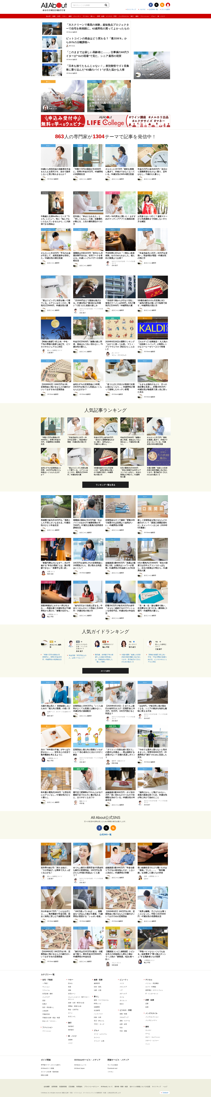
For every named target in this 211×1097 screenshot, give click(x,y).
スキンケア (123, 987)
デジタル (86, 16)
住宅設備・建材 (47, 994)
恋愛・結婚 (100, 16)
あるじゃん (71, 1016)
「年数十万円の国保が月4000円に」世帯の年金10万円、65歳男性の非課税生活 (52, 657)
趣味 (137, 16)
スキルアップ (124, 1017)
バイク (70, 1043)
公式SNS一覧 (153, 9)
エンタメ (148, 1030)
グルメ (153, 16)
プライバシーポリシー (91, 1086)
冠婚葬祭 (97, 1007)
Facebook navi (112, 1068)
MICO (121, 1004)
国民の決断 (44, 1075)
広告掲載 (71, 1086)
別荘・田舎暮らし (48, 1007)
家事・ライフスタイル (101, 1000)
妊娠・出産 (97, 1017)
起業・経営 (123, 1024)
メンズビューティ (151, 1020)
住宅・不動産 (47, 980)
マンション (46, 987)
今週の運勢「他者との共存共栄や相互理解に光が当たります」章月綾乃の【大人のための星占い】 (131, 658)
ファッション (144, 16)
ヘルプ (165, 1086)
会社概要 (47, 1086)
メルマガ (142, 9)
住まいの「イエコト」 (49, 1021)
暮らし (93, 16)
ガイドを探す (165, 9)
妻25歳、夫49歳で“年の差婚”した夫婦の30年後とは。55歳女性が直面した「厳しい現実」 (104, 658)
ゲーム (147, 1034)
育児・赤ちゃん (99, 1021)
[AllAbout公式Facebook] (151, 5)
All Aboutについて (107, 1086)
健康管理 (97, 983)
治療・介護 (97, 990)
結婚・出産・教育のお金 (76, 1003)
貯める (70, 983)
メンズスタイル (123, 16)
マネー (64, 16)
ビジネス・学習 (111, 16)
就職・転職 (123, 1014)
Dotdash (165, 1093)
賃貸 (43, 1000)
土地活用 (45, 1011)
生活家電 (97, 1010)
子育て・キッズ (99, 1024)
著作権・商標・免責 (121, 1086)
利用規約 (79, 1086)
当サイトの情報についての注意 (140, 1086)
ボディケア (123, 994)
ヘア (121, 990)
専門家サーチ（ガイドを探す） (51, 1065)
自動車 (70, 1040)
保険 (69, 990)
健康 (70, 16)
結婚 (146, 1007)
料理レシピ (97, 1003)
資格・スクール (125, 1021)
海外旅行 (71, 1026)
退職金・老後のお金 (74, 1006)
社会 (121, 1027)
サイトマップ (131, 9)
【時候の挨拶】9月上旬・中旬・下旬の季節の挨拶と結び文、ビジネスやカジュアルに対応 (157, 658)
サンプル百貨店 (113, 1065)
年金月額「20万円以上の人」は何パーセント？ (77, 656)
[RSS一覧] (162, 5)
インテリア (46, 997)
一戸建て (45, 983)
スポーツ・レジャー (152, 1040)
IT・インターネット (151, 994)
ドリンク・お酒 (99, 1041)
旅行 (132, 16)
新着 (54, 16)
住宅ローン (71, 994)
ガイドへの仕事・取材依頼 (49, 1072)
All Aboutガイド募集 (47, 1068)
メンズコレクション (152, 1017)
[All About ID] (168, 5)
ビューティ (77, 16)
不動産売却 (46, 1014)
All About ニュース (80, 1065)
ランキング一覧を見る (105, 485)
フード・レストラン (100, 1034)
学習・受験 (123, 1031)
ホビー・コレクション (152, 1037)
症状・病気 (97, 987)
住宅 (58, 16)
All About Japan (79, 1068)
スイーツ (97, 1037)
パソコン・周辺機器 (152, 983)
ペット (147, 1044)
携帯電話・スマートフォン (154, 990)
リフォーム (46, 990)
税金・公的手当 (73, 1009)
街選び (44, 1004)
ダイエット (123, 1000)
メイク (122, 983)
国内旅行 (71, 1030)
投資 (69, 987)
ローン (70, 1013)
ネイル (122, 997)
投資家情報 (63, 1086)
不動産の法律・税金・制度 (51, 1018)
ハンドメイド (98, 1014)
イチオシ (110, 1072)
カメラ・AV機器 (150, 987)
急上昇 (48, 16)
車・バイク (161, 16)
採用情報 (54, 1086)
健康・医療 (98, 980)
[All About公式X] (156, 5)
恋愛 (146, 1003)
